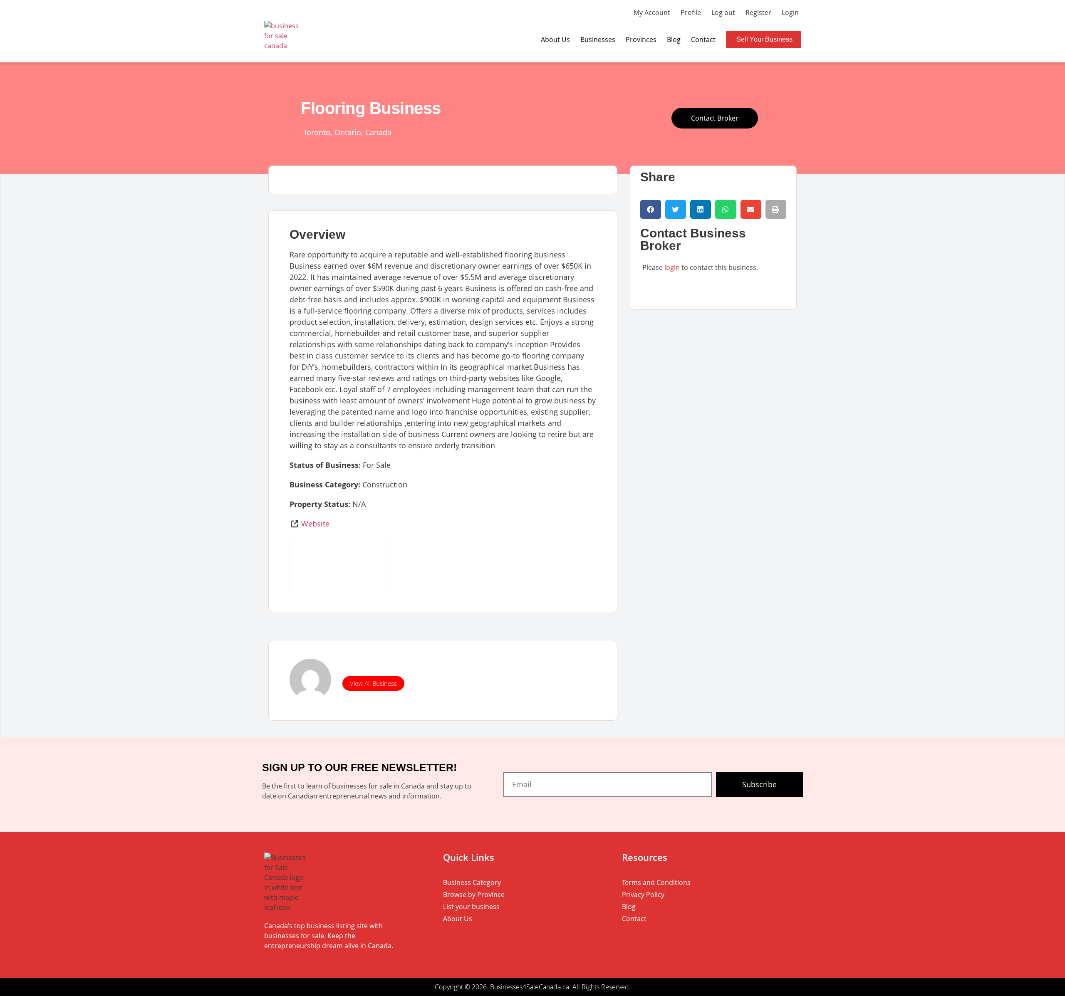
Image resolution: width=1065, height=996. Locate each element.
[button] (650, 209)
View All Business (373, 683)
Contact (703, 39)
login (672, 267)
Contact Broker (714, 118)
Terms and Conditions (656, 882)
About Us (555, 39)
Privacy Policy (643, 894)
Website (315, 524)
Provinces (641, 39)
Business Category (472, 882)
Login (790, 12)
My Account (652, 12)
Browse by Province (474, 894)
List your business (471, 906)
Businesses (597, 39)
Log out (723, 12)
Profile (691, 12)
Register (758, 12)
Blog (674, 39)
